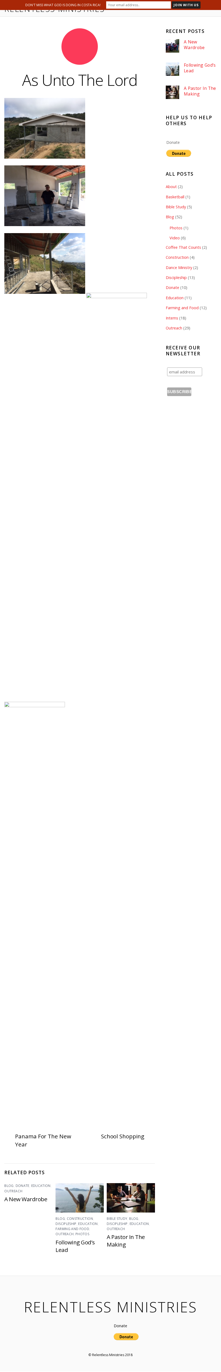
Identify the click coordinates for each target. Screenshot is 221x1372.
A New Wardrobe (25, 1199)
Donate (22, 1185)
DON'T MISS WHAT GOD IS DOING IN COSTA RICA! (63, 5)
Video (175, 237)
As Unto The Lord (79, 79)
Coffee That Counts (183, 247)
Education (41, 1185)
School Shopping (122, 1136)
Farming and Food (72, 1229)
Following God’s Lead (200, 67)
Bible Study (117, 1218)
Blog (8, 1185)
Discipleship (66, 1223)
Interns (172, 318)
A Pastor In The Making (200, 91)
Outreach (13, 1191)
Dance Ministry (179, 267)
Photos (82, 1234)
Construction (80, 1218)
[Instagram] (109, 1341)
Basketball (175, 196)
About (171, 186)
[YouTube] (98, 1341)
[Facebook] (87, 1341)
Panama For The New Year (43, 1140)
